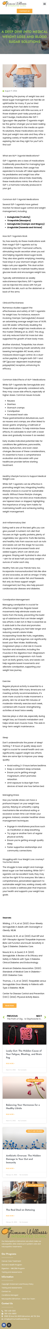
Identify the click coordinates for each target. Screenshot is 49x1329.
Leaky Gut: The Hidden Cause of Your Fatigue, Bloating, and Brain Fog (24, 1054)
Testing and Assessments (12, 1272)
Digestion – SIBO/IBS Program (13, 1268)
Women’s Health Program (12, 1265)
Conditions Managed (10, 1295)
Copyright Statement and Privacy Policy (17, 1284)
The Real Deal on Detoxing (20, 1210)
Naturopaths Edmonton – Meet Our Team (18, 1299)
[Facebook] (4, 1325)
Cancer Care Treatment (11, 1261)
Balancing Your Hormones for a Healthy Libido (23, 1106)
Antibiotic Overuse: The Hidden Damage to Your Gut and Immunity (23, 1159)
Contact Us (6, 1291)
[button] (44, 4)
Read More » (10, 1063)
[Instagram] (9, 1325)
